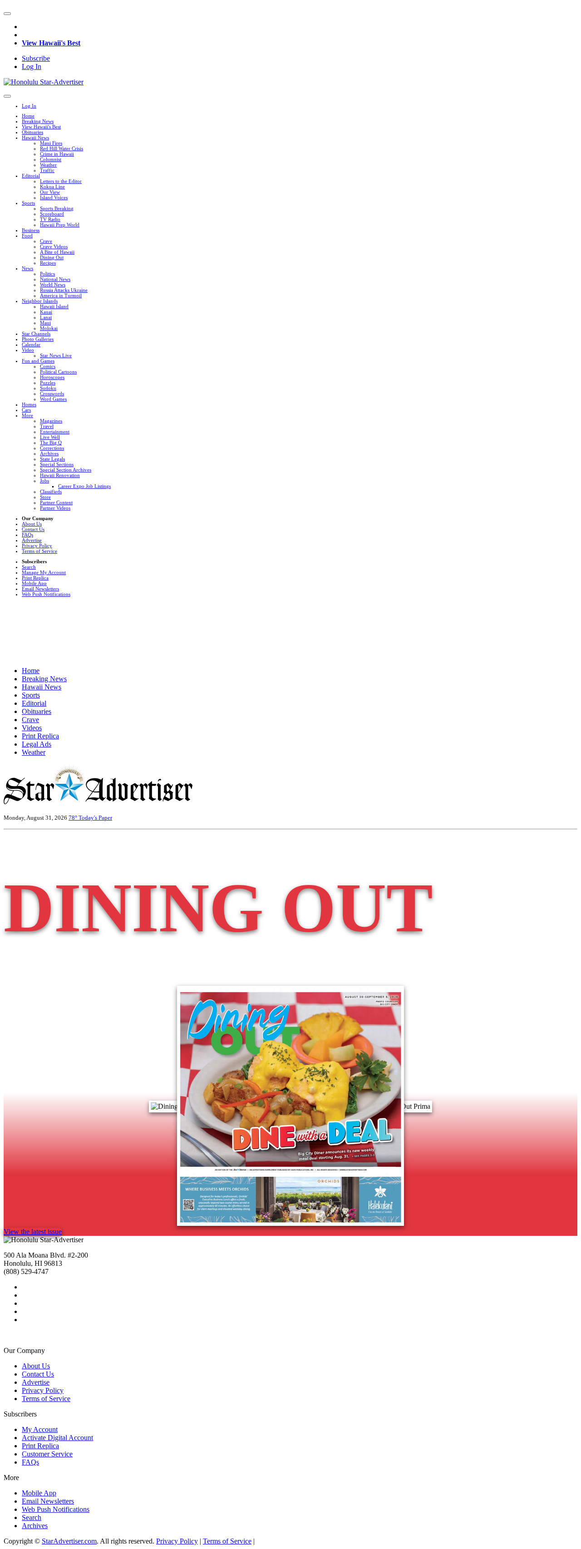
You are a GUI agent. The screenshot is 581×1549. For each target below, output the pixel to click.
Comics (47, 366)
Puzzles (47, 382)
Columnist (50, 159)
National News (55, 279)
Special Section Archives (65, 469)
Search (29, 567)
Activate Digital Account (57, 1437)
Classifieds (51, 491)
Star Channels (36, 333)
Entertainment (54, 431)
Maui (45, 322)
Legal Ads (36, 744)
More (27, 415)
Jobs (44, 480)
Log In (31, 66)
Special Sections (57, 464)
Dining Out (52, 257)
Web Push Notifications (46, 594)
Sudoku (48, 388)
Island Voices (54, 197)
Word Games (53, 399)
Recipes (48, 263)
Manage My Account (44, 572)
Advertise (32, 540)
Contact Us (33, 529)
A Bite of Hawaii (57, 252)
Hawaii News (35, 137)
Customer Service (47, 1454)
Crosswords (52, 393)
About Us (32, 523)
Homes (29, 404)
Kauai (46, 312)
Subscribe (36, 58)
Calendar (31, 344)
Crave (46, 241)
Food (27, 235)
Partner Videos (55, 508)
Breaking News (38, 121)
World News (52, 284)
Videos (32, 728)
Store (45, 497)
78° (74, 817)
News (27, 268)
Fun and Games (38, 361)
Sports (28, 203)
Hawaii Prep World (59, 224)
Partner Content (56, 502)
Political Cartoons (58, 371)
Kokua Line (52, 186)
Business (30, 230)
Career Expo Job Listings (84, 486)
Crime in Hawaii (57, 154)
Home (28, 115)
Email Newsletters (40, 588)
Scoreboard (52, 213)
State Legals (52, 459)
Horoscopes (52, 377)
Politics (47, 273)
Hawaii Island (54, 306)
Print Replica (35, 577)
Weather (48, 164)
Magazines (51, 420)
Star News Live (56, 355)
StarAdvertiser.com (69, 1541)
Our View (50, 192)
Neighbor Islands (40, 301)
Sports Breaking (57, 208)
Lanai (46, 317)
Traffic (47, 170)
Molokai (49, 328)
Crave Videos (54, 246)
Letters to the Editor (61, 181)
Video (28, 350)
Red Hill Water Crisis (61, 148)
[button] (7, 13)
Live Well (50, 437)
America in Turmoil (61, 295)
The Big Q (51, 442)
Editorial (31, 175)
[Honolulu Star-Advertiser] (44, 82)
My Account (40, 1429)
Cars (26, 410)
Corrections (52, 448)
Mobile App (34, 583)
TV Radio (50, 219)
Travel (47, 426)
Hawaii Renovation (60, 475)
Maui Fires (51, 143)
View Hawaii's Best (51, 43)
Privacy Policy (37, 545)
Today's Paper (95, 817)
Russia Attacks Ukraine (64, 290)
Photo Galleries (38, 339)
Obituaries (32, 132)
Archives (49, 453)
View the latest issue (33, 1231)
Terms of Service (39, 551)
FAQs (27, 534)
